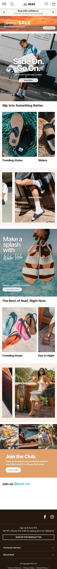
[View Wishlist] (46, 4)
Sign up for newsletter (28, 537)
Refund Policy (42, 568)
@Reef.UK (22, 484)
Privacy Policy (28, 568)
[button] (4, 12)
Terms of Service (14, 568)
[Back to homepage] (29, 4)
